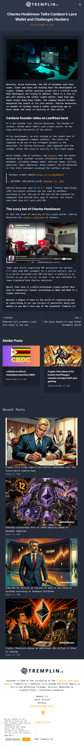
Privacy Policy (42, 722)
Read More (8, 735)
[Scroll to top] (78, 737)
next (78, 370)
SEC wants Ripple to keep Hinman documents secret (62, 321)
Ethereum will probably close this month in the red (19, 321)
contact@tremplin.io (42, 706)
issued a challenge (34, 217)
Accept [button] (26, 739)
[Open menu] (79, 4)
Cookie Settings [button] (12, 739)
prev (5, 370)
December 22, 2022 (53, 181)
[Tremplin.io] (42, 4)
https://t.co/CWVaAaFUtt (50, 175)
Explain (52, 155)
